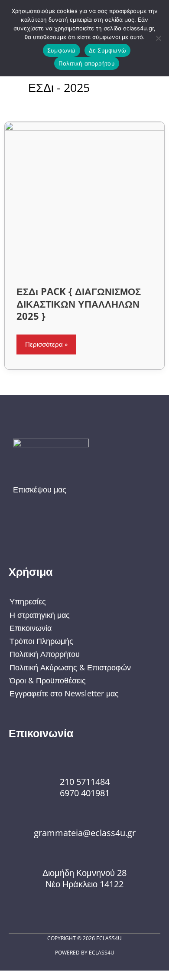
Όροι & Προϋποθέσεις (48, 680)
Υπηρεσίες (28, 601)
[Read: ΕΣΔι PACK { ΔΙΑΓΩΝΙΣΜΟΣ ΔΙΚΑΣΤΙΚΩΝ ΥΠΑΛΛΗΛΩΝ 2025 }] (84, 197)
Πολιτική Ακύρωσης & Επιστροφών (70, 667)
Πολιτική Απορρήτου (45, 654)
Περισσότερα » (46, 341)
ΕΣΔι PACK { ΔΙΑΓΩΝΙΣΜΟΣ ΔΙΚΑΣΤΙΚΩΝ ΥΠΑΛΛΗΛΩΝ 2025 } (78, 303)
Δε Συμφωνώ (108, 50)
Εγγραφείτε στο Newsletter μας (64, 693)
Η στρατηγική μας (40, 615)
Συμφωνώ (61, 50)
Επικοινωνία (31, 628)
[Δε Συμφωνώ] (158, 38)
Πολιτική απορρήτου (86, 63)
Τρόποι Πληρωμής (41, 641)
